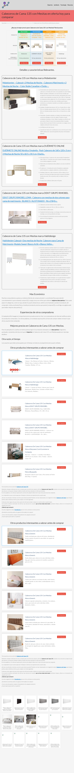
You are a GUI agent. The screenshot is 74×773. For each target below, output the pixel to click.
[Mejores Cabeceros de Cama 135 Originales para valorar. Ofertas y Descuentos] (19, 719)
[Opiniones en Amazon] (15, 370)
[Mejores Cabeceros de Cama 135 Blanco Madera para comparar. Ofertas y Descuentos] (7, 701)
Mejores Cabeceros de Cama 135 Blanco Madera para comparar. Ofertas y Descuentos (7, 709)
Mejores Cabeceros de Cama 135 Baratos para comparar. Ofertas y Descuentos (55, 727)
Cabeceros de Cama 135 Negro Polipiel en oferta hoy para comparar (19, 708)
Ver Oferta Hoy (24, 63)
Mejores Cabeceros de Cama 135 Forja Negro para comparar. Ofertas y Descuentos (31, 745)
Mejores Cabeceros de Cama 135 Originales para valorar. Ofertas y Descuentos (19, 727)
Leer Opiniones (61, 354)
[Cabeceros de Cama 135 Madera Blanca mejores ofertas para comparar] (7, 737)
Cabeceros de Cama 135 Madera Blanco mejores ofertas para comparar (67, 708)
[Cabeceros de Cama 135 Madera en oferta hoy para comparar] (67, 719)
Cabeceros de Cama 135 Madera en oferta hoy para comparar (67, 726)
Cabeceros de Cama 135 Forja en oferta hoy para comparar (31, 726)
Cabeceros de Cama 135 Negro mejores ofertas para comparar (43, 726)
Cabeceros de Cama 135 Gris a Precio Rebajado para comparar (55, 708)
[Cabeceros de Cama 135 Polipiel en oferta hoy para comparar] (43, 737)
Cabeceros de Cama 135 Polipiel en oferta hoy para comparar (43, 745)
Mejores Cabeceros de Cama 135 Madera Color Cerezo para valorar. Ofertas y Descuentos (55, 745)
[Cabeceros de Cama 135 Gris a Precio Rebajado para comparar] (55, 701)
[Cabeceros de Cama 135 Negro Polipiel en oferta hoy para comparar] (19, 701)
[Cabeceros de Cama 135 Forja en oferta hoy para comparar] (31, 719)
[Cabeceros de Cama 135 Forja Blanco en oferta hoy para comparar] (19, 737)
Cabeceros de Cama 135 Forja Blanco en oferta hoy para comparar (19, 745)
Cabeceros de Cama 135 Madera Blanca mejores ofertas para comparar (7, 745)
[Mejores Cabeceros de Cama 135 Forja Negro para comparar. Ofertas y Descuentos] (31, 737)
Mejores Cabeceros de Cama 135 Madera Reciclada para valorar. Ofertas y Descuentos (7, 727)
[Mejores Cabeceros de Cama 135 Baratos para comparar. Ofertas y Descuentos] (55, 719)
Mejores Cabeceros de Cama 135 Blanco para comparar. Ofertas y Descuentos (31, 709)
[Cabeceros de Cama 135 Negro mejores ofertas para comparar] (43, 719)
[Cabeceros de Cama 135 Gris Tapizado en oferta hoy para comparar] (43, 701)
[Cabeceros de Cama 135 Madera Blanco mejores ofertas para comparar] (67, 701)
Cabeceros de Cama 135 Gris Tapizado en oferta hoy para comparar (43, 708)
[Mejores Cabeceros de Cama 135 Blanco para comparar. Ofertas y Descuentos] (31, 701)
